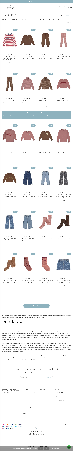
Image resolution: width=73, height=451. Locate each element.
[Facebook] (65, 424)
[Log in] (64, 7)
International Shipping (27, 400)
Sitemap (24, 413)
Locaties (43, 389)
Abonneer (49, 377)
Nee (46, 448)
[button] (2, 6)
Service (60, 6)
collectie (42, 19)
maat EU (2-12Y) (24, 19)
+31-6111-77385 (60, 392)
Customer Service (26, 394)
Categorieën (4, 19)
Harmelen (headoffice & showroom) (45, 395)
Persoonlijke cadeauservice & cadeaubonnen (29, 404)
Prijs (58, 19)
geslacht (51, 19)
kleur (34, 19)
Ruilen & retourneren (27, 398)
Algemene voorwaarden (28, 411)
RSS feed (41, 440)
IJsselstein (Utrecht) (44, 392)
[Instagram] (69, 424)
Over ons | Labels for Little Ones (29, 392)
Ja (40, 448)
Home (58, 15)
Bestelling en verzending (28, 396)
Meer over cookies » (55, 448)
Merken (13, 19)
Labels (62, 15)
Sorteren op (4, 22)
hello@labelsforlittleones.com (63, 400)
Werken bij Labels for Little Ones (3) (29, 408)
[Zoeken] (68, 7)
